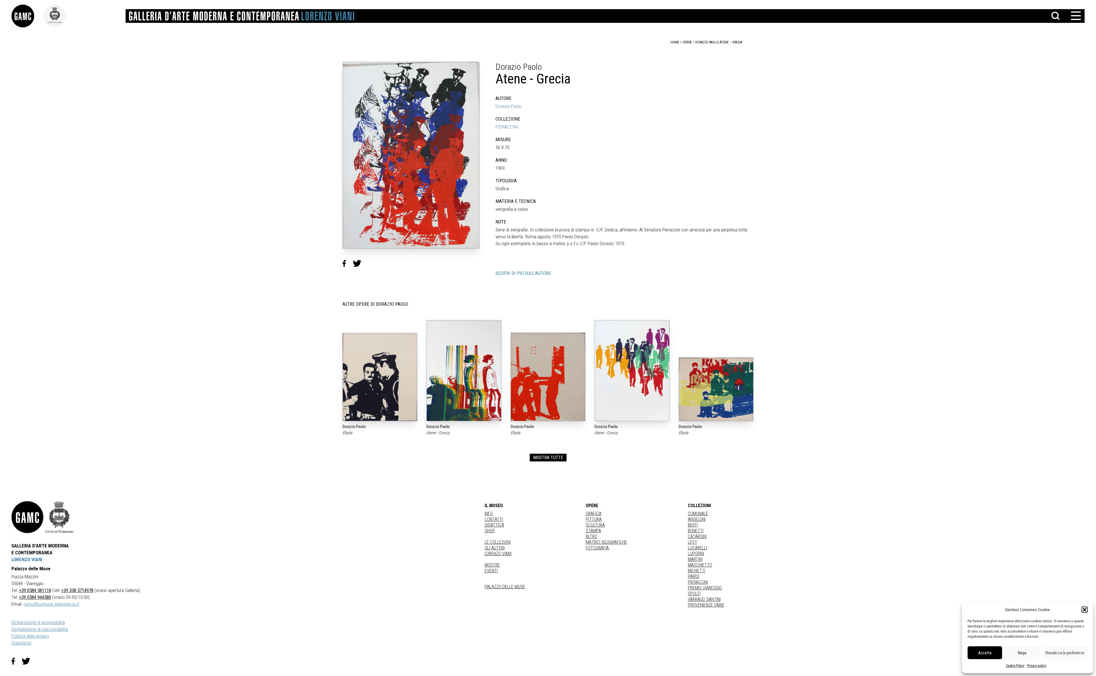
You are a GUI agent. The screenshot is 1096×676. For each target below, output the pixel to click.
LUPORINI (696, 553)
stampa (593, 530)
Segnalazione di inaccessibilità (39, 629)
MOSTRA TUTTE (548, 457)
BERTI (693, 525)
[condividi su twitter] (359, 263)
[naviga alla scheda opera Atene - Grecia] (464, 370)
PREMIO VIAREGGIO (705, 588)
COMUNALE (698, 513)
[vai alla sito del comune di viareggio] (59, 517)
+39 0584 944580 (35, 597)
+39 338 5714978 (77, 590)
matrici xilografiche (606, 542)
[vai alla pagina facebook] (16, 661)
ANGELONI (697, 519)
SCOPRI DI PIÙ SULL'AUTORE (523, 273)
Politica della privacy (30, 636)
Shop (490, 530)
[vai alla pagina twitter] (28, 661)
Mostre (492, 565)
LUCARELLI (697, 548)
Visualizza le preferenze (1064, 652)
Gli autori (495, 548)
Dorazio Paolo (508, 106)
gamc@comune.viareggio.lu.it (51, 604)
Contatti (494, 519)
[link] (27, 16)
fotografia (597, 548)
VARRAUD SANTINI (704, 599)
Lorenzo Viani (498, 553)
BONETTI (696, 530)
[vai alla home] (27, 517)
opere (687, 42)
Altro (591, 536)
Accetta (985, 652)
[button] (1084, 610)
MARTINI (695, 559)
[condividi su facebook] (347, 263)
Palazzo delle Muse (505, 586)
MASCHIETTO (700, 565)
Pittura (594, 519)
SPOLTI (694, 593)
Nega (1022, 652)
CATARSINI (697, 536)
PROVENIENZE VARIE (706, 605)
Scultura (595, 525)
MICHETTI (696, 570)
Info (489, 513)
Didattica (494, 525)
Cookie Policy (1015, 666)
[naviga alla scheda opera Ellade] (380, 377)
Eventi (491, 570)
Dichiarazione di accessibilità (38, 622)
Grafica (593, 513)
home (674, 42)
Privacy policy (1036, 666)
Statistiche (21, 643)
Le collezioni (498, 542)
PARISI (693, 576)
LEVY (692, 542)
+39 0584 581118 (35, 590)
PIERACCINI (506, 127)
